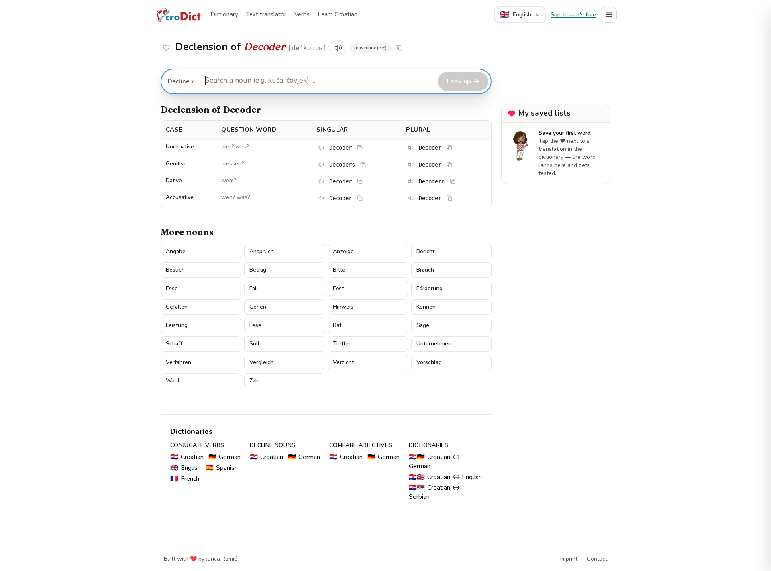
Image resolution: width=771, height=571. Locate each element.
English (185, 467)
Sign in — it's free (573, 14)
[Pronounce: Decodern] (411, 181)
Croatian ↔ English (445, 477)
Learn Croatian (337, 14)
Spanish (222, 467)
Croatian (187, 457)
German (224, 457)
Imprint (568, 559)
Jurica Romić (221, 559)
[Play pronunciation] (338, 48)
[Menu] (609, 15)
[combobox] (316, 80)
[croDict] (178, 15)
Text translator (266, 14)
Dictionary (224, 14)
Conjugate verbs (197, 445)
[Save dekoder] (166, 47)
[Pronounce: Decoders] (321, 164)
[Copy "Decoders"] (363, 164)
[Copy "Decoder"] (399, 48)
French (184, 478)
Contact (597, 559)
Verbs (302, 14)
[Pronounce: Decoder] (321, 147)
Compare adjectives (360, 445)
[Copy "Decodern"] (452, 181)
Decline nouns (273, 445)
